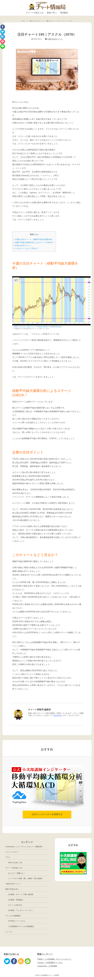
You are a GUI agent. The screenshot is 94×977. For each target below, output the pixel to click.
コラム (7, 857)
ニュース (8, 932)
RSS (21, 961)
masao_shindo (43, 326)
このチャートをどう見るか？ (26, 248)
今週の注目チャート (55, 39)
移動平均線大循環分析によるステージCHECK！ (34, 242)
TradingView (57, 715)
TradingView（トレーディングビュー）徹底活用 (23, 847)
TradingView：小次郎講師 (47, 966)
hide (36, 234)
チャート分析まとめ (35, 13)
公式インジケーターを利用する (47, 814)
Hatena (2, 36)
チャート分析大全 (15, 905)
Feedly (28, 961)
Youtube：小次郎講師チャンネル (49, 963)
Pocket (2, 41)
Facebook (2, 27)
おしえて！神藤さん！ (16, 873)
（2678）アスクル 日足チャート (24, 326)
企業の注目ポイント (23, 245)
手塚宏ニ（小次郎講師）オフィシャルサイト (54, 959)
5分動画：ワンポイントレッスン (20, 910)
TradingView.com (56, 326)
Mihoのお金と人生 (15, 862)
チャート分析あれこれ (13, 868)
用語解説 (64, 13)
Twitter (2, 31)
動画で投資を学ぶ (12, 889)
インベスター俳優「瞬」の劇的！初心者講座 (25, 878)
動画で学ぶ (52, 13)
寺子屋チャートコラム (16, 921)
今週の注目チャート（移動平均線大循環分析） (34, 239)
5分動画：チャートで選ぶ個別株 (20, 894)
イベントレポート (12, 852)
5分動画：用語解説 (15, 900)
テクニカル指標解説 (13, 916)
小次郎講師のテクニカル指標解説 (21, 926)
